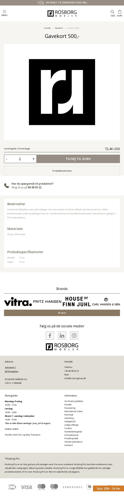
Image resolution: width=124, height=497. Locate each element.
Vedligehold (69, 421)
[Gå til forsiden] (62, 13)
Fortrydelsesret (71, 435)
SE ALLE (62, 312)
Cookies (68, 428)
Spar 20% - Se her (108, 488)
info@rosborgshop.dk (75, 378)
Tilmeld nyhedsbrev (73, 441)
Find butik (68, 414)
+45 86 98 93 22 (71, 370)
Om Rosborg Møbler (73, 401)
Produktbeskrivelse (62, 170)
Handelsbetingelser (73, 431)
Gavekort (59, 28)
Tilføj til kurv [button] (78, 159)
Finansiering (69, 408)
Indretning (69, 418)
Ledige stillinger (71, 425)
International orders (73, 411)
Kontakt (67, 404)
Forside (47, 28)
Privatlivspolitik (71, 438)
